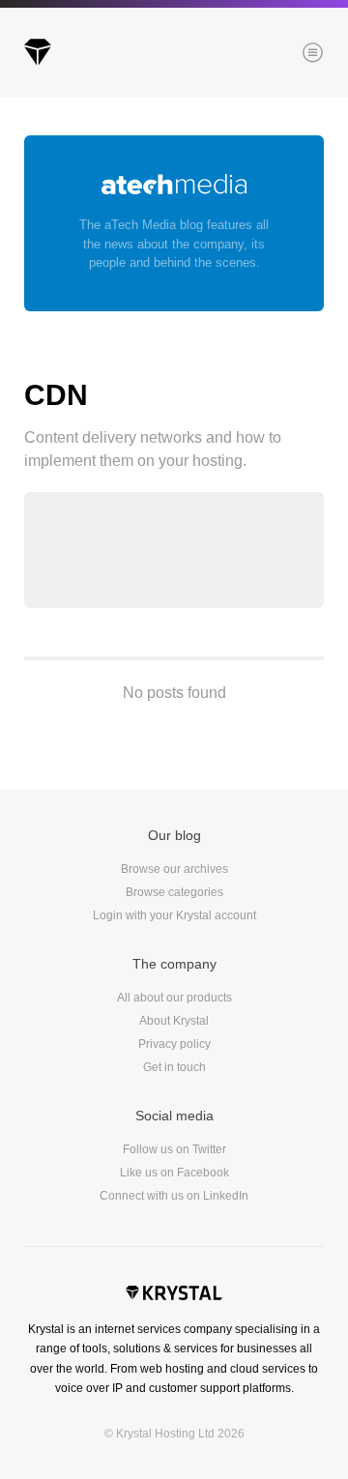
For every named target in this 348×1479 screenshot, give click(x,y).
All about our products (174, 997)
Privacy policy (174, 1044)
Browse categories (174, 892)
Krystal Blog (37, 52)
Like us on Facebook (174, 1172)
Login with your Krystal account (174, 915)
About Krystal (174, 1021)
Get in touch (174, 1067)
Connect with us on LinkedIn (174, 1196)
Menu (280, 54)
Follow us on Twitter (174, 1149)
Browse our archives (174, 869)
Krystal (174, 1295)
